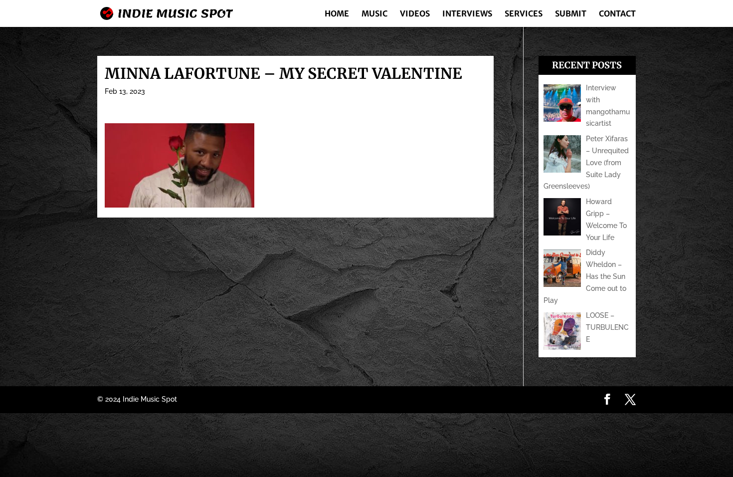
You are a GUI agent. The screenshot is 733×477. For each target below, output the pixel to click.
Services (524, 14)
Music (374, 14)
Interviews (467, 14)
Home (337, 14)
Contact (617, 14)
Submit (570, 14)
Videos (415, 14)
